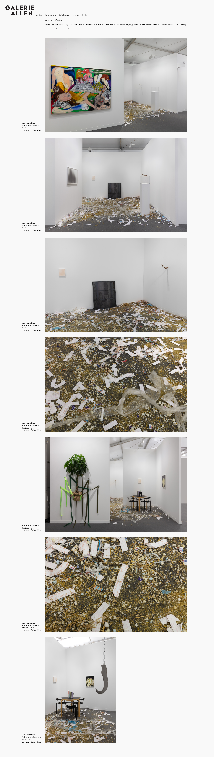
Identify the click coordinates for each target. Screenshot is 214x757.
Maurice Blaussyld (106, 24)
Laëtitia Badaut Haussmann (84, 24)
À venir (48, 20)
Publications (64, 15)
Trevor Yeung (180, 24)
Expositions (50, 15)
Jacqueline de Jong (124, 24)
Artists (39, 15)
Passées (58, 20)
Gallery (85, 15)
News (76, 15)
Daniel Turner (167, 24)
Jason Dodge (139, 24)
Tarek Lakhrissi (153, 24)
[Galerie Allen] (19, 10)
